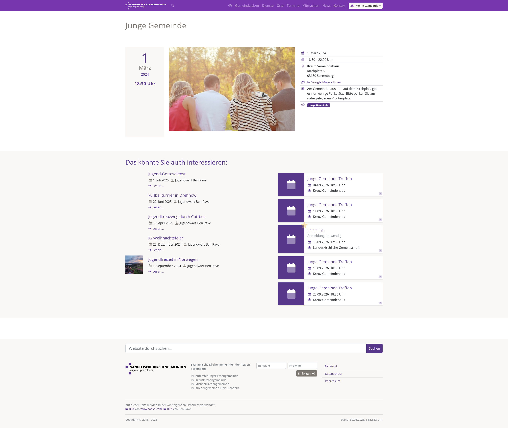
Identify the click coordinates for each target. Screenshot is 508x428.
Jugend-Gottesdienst (167, 173)
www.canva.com (151, 409)
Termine (293, 5)
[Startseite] (145, 6)
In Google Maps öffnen (324, 82)
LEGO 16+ (316, 231)
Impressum (332, 381)
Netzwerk (331, 366)
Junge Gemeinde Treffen (329, 178)
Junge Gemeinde (318, 105)
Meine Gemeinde (366, 6)
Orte (280, 5)
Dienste (268, 5)
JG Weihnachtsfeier (165, 238)
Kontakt (339, 5)
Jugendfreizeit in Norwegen (173, 259)
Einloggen (305, 373)
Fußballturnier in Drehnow (172, 195)
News (326, 5)
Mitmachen (310, 5)
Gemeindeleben (247, 5)
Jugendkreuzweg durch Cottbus (177, 216)
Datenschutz (333, 374)
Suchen (374, 348)
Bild (131, 409)
